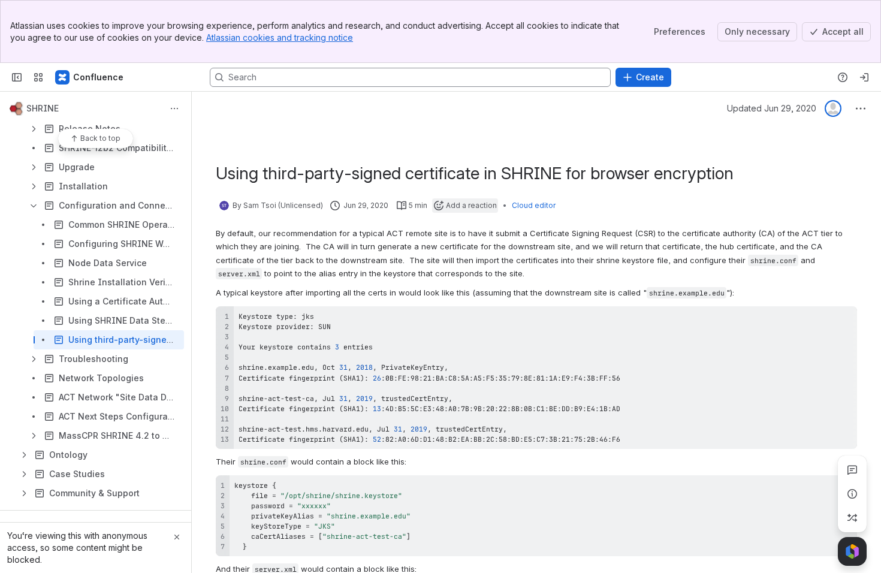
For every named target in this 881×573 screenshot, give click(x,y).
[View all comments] (852, 469)
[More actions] (174, 108)
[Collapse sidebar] (16, 77)
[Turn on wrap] (821, 319)
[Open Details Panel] (852, 493)
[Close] (177, 537)
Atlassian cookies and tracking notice (279, 37)
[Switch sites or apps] (38, 77)
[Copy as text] (842, 319)
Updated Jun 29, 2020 (771, 108)
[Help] (842, 77)
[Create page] (852, 517)
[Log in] (864, 77)
